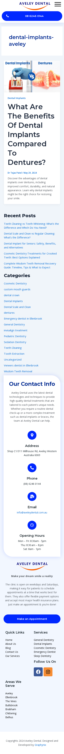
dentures (9, 312)
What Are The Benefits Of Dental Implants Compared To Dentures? (31, 134)
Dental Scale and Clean (17, 307)
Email (32, 507)
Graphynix (40, 745)
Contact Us (11, 651)
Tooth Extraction (14, 353)
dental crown (11, 295)
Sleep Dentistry (42, 656)
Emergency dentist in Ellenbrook (23, 318)
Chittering (10, 713)
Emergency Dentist (45, 651)
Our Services (12, 656)
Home (8, 640)
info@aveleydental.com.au (32, 512)
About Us (10, 643)
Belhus (9, 717)
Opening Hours (32, 536)
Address (32, 446)
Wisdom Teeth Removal (18, 371)
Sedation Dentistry (15, 342)
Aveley (9, 693)
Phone (32, 478)
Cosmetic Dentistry (15, 283)
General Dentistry (14, 324)
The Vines (11, 701)
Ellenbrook (11, 697)
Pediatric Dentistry (15, 336)
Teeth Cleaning (13, 347)
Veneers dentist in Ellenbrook (21, 365)
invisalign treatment (15, 330)
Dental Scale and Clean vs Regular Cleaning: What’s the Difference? (29, 235)
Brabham (10, 709)
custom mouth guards (17, 289)
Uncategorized (13, 359)
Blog (8, 648)
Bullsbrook (11, 705)
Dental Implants (17, 98)
